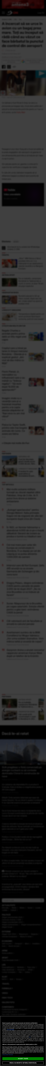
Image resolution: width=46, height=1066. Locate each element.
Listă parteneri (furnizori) (7, 1054)
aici (30, 1036)
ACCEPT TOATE (23, 1058)
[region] (23, 1041)
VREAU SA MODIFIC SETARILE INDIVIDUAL (23, 1063)
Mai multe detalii (10, 1029)
